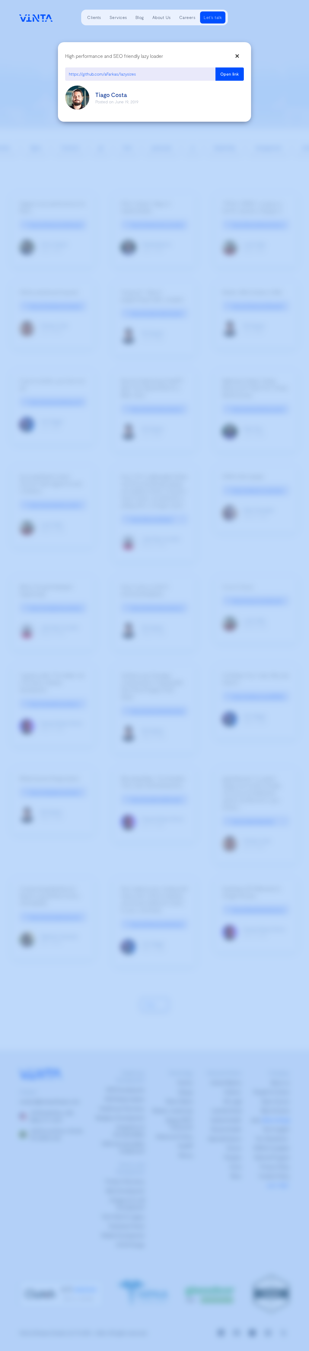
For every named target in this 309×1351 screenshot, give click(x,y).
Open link (229, 74)
